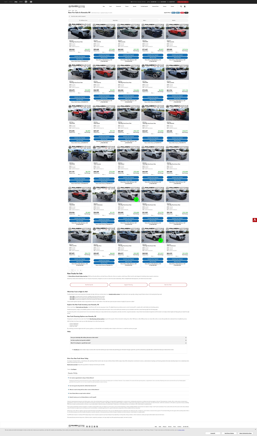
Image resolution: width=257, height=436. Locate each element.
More (79, 52)
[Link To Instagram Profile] (94, 426)
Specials (134, 6)
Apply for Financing (128, 284)
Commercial (118, 6)
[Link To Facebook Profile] (87, 426)
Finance (126, 6)
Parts (174, 426)
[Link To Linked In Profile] (89, 426)
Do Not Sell (185, 426)
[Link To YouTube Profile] (92, 426)
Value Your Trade (104, 57)
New (104, 6)
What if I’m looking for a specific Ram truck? (81, 343)
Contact (164, 6)
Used (110, 6)
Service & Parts (155, 6)
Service (169, 426)
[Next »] (80, 270)
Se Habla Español (144, 6)
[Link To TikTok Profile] (97, 426)
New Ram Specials (89, 284)
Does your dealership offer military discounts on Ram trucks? (84, 337)
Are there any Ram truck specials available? (80, 340)
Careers (172, 6)
